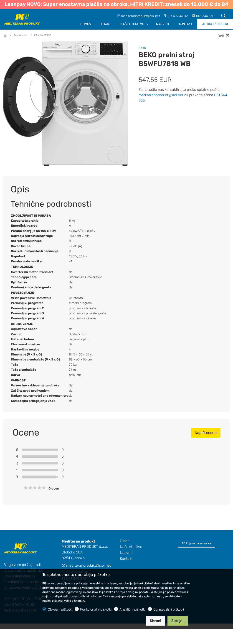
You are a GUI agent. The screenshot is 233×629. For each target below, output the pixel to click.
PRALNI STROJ (42, 35)
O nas (124, 541)
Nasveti (126, 552)
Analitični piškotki (132, 609)
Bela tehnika (20, 35)
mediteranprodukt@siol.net (140, 16)
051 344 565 (204, 16)
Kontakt (126, 558)
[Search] (223, 16)
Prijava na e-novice (198, 543)
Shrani (155, 621)
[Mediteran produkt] (22, 19)
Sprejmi (177, 621)
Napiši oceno (206, 433)
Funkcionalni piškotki (95, 609)
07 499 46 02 (178, 16)
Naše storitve (131, 547)
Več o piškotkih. (74, 600)
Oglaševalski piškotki (168, 609)
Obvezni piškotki (60, 609)
